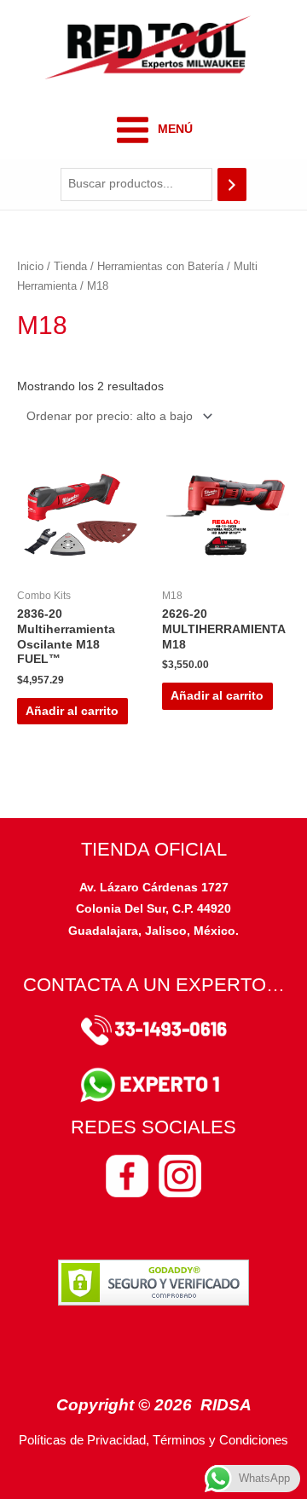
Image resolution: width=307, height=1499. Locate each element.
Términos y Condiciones (220, 1440)
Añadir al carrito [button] (72, 711)
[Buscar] (231, 184)
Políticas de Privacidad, (84, 1440)
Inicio (30, 267)
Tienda (70, 267)
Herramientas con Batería (160, 267)
